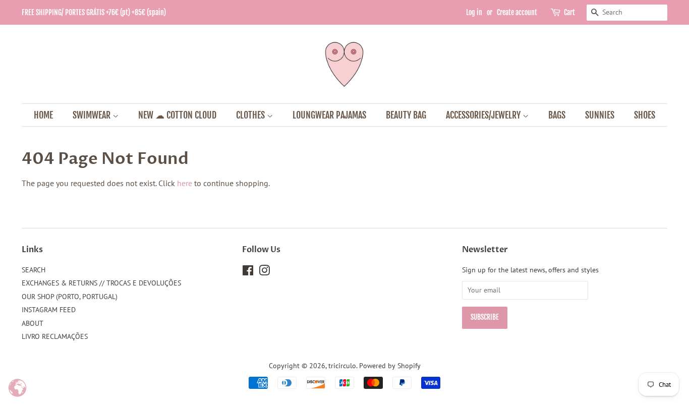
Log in (474, 12)
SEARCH (33, 269)
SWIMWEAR (92, 115)
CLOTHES (251, 115)
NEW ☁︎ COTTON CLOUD (177, 115)
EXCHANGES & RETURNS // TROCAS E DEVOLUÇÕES (101, 282)
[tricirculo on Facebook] (248, 272)
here (184, 183)
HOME (43, 115)
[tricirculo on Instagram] (264, 272)
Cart (569, 12)
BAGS (556, 115)
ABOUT (32, 323)
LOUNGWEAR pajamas (329, 115)
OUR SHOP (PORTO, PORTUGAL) (70, 296)
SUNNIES (599, 115)
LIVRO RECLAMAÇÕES (55, 336)
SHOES (644, 115)
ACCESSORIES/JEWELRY (484, 115)
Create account (517, 12)
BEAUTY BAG (406, 115)
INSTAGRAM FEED (49, 309)
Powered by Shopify (390, 365)
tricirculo (342, 365)
